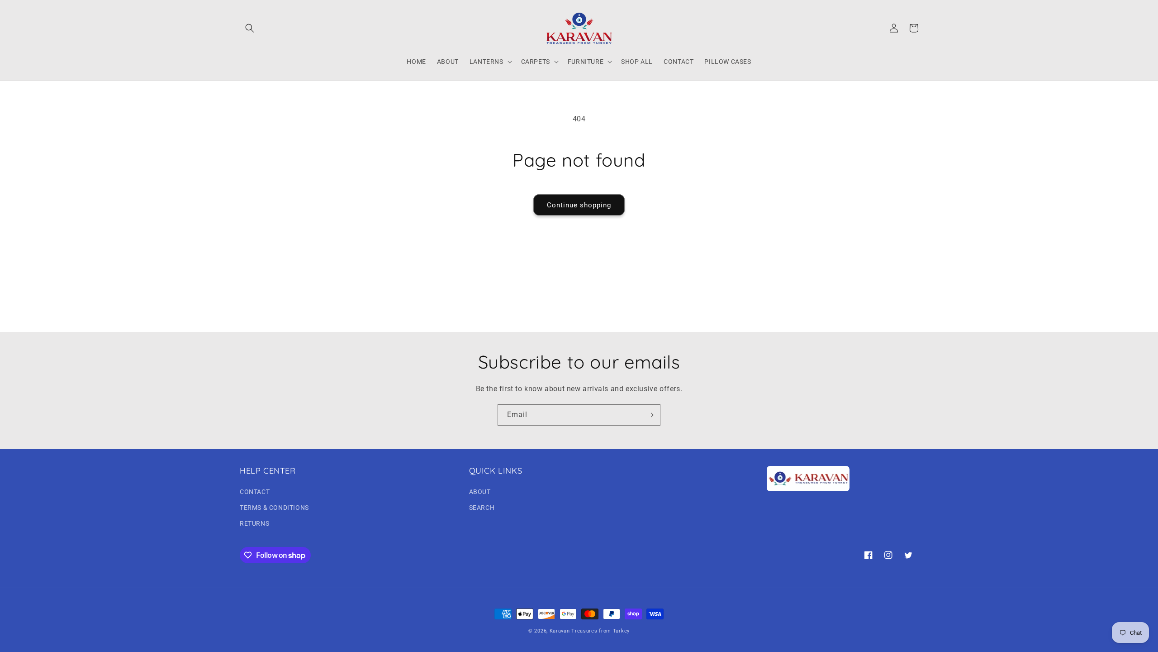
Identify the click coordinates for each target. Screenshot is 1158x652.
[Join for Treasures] (650, 415)
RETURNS (254, 523)
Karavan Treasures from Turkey (590, 631)
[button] (250, 28)
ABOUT (480, 491)
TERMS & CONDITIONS (274, 507)
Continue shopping (579, 205)
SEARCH (482, 507)
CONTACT (255, 491)
